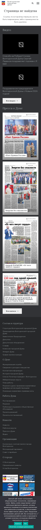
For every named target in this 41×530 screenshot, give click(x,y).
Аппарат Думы (8, 352)
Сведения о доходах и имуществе (16, 367)
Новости (6, 425)
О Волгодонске (9, 462)
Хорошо (18, 523)
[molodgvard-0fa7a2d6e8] (27, 495)
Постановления (9, 401)
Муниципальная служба (12, 364)
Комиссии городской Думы (13, 349)
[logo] (3, 3)
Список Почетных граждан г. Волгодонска (19, 377)
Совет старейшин (10, 452)
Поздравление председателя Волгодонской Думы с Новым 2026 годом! (20, 91)
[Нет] (38, 513)
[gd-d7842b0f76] (27, 487)
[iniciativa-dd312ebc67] (10, 495)
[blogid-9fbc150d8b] (27, 478)
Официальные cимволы (12, 465)
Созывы (6, 346)
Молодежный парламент (13, 449)
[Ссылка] (20, 136)
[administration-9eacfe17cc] (10, 478)
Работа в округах (9, 428)
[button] (33, 3)
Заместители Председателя (14, 336)
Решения (6, 404)
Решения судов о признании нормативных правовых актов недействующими (19, 387)
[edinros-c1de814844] (10, 487)
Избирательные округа (12, 380)
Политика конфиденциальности (21, 527)
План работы (8, 383)
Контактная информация (12, 371)
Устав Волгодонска (10, 468)
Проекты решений (10, 412)
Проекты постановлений (12, 415)
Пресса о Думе (9, 431)
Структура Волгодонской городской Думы (20, 328)
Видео (5, 434)
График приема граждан (12, 355)
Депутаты (7, 339)
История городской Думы (13, 374)
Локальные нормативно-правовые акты (18, 391)
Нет (25, 523)
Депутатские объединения (13, 343)
